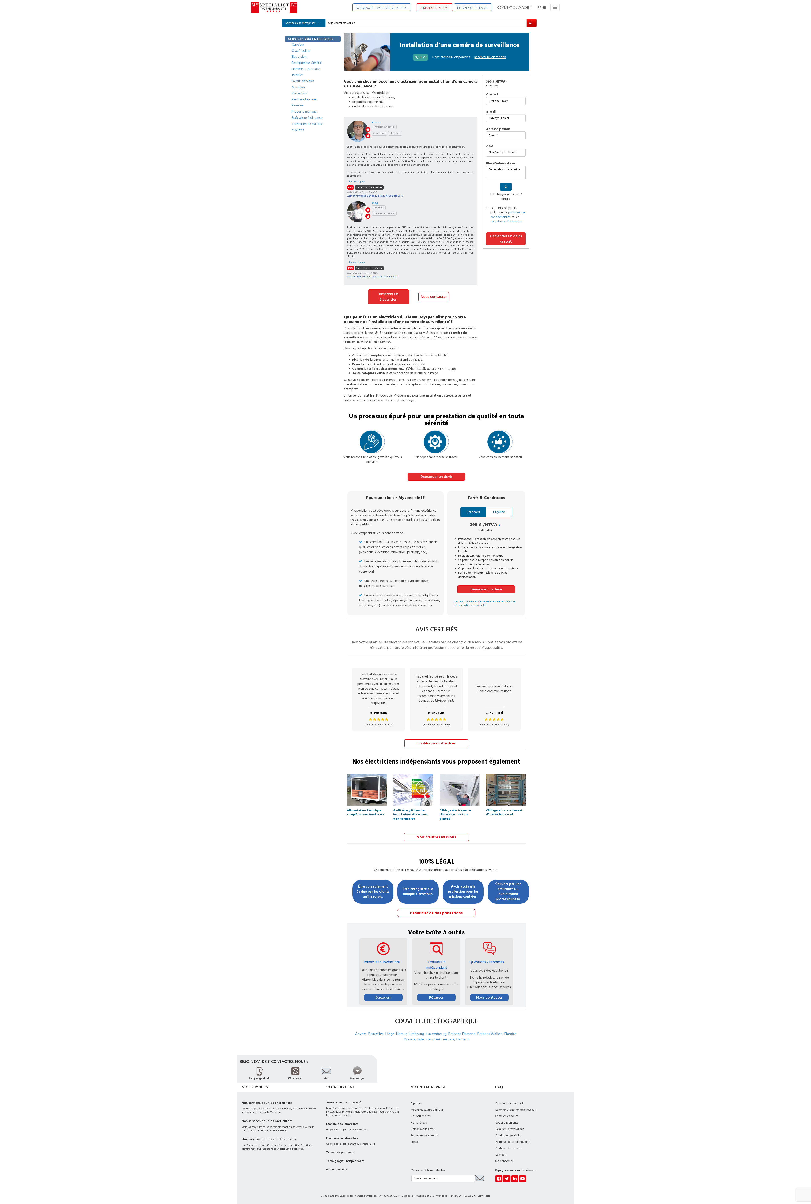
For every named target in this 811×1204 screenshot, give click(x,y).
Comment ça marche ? (509, 1103)
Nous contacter (434, 296)
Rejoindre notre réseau (425, 1135)
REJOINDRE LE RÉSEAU (473, 7)
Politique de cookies (508, 1148)
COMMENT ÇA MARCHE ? (514, 7)
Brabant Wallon (489, 1033)
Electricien (299, 56)
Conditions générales (508, 1135)
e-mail (491, 112)
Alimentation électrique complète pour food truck (365, 811)
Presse (415, 1142)
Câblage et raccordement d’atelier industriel (504, 811)
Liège (389, 1033)
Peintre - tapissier (304, 99)
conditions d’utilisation (506, 221)
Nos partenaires (420, 1116)
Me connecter (504, 1161)
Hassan (376, 122)
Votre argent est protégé (343, 1102)
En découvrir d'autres (436, 743)
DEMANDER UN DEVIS (434, 7)
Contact (492, 94)
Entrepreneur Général (307, 62)
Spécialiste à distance (307, 117)
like (367, 135)
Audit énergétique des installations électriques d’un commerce (410, 811)
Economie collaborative (342, 1124)
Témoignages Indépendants (345, 1161)
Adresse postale (498, 129)
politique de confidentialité (507, 214)
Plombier (298, 105)
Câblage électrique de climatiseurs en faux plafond (455, 811)
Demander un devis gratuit (506, 238)
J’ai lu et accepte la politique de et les (507, 215)
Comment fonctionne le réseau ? (516, 1110)
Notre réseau (419, 1123)
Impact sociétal (337, 1169)
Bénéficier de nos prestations (436, 913)
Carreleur (298, 44)
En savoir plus (357, 181)
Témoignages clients (340, 1152)
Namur (401, 1033)
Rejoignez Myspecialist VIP (428, 1110)
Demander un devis (436, 476)
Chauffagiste (301, 50)
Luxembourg (436, 1033)
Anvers (360, 1033)
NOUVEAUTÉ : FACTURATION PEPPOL (381, 7)
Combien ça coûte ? (508, 1116)
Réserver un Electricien (388, 296)
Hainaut (462, 1039)
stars (367, 129)
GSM (489, 146)
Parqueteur (300, 93)
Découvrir (383, 997)
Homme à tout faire (306, 69)
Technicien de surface (307, 123)
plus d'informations (501, 163)
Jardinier (297, 75)
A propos (416, 1103)
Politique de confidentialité (512, 1142)
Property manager (305, 111)
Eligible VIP (420, 57)
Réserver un (490, 57)
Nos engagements (506, 1123)
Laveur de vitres (303, 81)
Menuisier (298, 87)
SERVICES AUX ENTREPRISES (310, 39)
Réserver (436, 997)
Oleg (375, 203)
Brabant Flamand (461, 1033)
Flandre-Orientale (440, 1039)
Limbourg (416, 1033)
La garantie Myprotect (509, 1129)
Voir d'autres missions (436, 837)
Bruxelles (376, 1033)
